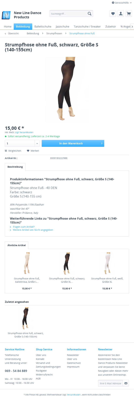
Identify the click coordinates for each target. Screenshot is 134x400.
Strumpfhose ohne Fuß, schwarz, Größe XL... (67, 280)
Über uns (41, 355)
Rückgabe (41, 370)
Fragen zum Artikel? (23, 226)
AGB (38, 378)
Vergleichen (14, 150)
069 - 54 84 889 (16, 371)
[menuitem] (71, 13)
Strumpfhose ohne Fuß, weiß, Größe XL (107, 280)
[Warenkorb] (129, 13)
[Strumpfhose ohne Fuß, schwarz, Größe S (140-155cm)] (25, 318)
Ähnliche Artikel (17, 245)
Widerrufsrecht (44, 374)
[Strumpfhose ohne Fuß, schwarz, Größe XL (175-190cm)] (67, 263)
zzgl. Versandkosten (24, 132)
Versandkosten (74, 394)
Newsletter (73, 355)
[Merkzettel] (112, 13)
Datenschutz (74, 362)
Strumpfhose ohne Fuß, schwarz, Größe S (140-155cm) (25, 335)
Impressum (73, 366)
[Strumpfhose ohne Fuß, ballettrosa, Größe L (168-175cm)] (26, 263)
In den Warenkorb (71, 143)
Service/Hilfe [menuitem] (121, 2)
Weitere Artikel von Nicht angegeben (32, 229)
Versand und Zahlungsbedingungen (48, 364)
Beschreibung (15, 166)
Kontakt (40, 359)
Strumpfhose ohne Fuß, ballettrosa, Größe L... (27, 280)
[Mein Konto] (120, 13)
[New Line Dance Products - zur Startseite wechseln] (6, 16)
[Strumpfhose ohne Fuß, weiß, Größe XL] (107, 263)
